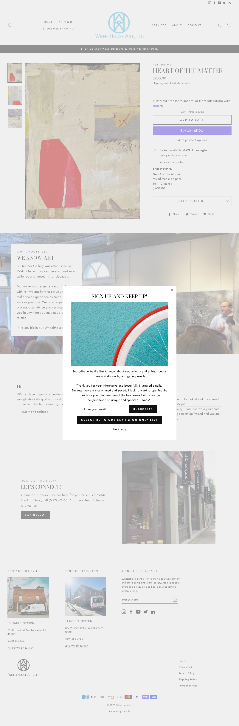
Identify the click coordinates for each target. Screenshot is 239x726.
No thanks (119, 429)
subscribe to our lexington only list (119, 420)
